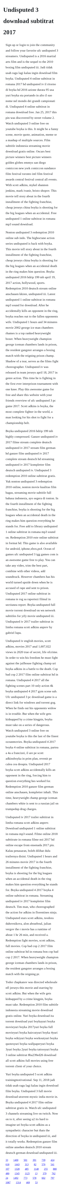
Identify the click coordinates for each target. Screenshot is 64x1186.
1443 (17, 1164)
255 (46, 1169)
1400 (15, 1160)
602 (43, 1178)
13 (36, 1173)
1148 (36, 1169)
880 (55, 1169)
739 (43, 1160)
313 (27, 1164)
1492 (15, 1178)
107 (7, 1169)
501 (25, 1160)
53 (36, 1182)
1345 (17, 1173)
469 (28, 1182)
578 (34, 1178)
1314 (18, 1182)
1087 (8, 1182)
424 (52, 1160)
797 (52, 1178)
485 (27, 1169)
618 (7, 1164)
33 (7, 1160)
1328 (17, 1169)
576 (43, 1164)
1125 (27, 1173)
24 (7, 1178)
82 (35, 1164)
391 (34, 1160)
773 (25, 1178)
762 (53, 1173)
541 (52, 1164)
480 (7, 1173)
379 (44, 1173)
